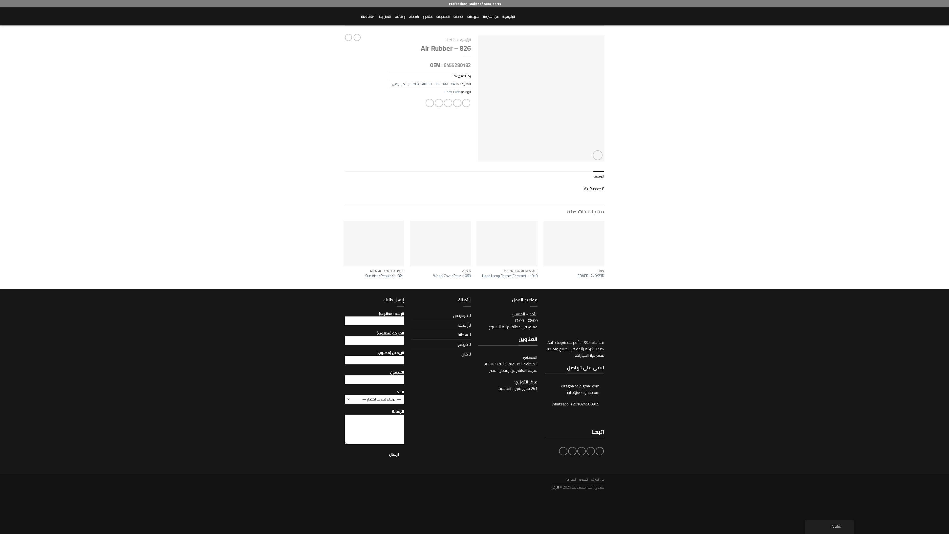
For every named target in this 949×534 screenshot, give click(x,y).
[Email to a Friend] (448, 103)
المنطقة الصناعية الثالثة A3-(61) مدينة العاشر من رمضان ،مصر (511, 367)
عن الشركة (491, 17)
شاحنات (450, 40)
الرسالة (398, 412)
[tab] (598, 176)
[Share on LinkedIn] (430, 103)
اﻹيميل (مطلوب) (390, 353)
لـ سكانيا (464, 334)
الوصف (598, 176)
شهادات (473, 17)
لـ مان (466, 354)
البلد (400, 392)
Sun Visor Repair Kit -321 (384, 275)
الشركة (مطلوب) (390, 333)
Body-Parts (452, 92)
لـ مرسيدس (399, 84)
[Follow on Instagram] (590, 451)
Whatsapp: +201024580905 (575, 404)
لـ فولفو (464, 344)
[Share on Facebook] (466, 103)
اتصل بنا (385, 17)
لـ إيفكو (464, 325)
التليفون (397, 372)
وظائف (400, 17)
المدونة (583, 479)
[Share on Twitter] (457, 103)
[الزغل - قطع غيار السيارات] (579, 16)
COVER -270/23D (591, 275)
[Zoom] (598, 155)
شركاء (414, 17)
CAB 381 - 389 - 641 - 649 (438, 84)
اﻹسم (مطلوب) (391, 314)
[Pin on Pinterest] (439, 103)
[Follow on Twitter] (581, 451)
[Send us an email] (572, 451)
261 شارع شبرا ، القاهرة (518, 388)
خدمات (458, 17)
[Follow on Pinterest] (563, 451)
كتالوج (427, 17)
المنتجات (443, 17)
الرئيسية (508, 17)
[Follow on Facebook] (600, 451)
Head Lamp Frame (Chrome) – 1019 (510, 275)
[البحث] (347, 16)
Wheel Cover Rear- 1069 (452, 275)
